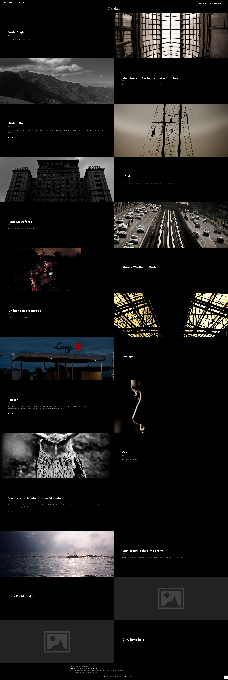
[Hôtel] (57, 179)
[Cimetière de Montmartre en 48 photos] (171, 504)
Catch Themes (128, 676)
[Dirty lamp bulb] (57, 641)
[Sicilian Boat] (171, 130)
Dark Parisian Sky (20, 596)
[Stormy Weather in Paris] (57, 269)
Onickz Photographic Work (15, 2)
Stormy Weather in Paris (139, 267)
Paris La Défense (20, 222)
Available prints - (74, 668)
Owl (125, 452)
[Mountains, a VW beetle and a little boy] (57, 81)
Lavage (127, 356)
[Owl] (57, 455)
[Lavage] (57, 358)
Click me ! (12, 138)
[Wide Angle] (171, 35)
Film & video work (92, 668)
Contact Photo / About (215, 3)
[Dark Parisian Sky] (171, 598)
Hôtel (126, 176)
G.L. (9, 35)
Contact (82, 668)
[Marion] (171, 406)
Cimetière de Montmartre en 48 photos (35, 498)
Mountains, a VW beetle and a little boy (150, 78)
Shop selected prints (202, 3)
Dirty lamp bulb (133, 639)
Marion (13, 399)
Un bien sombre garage (24, 310)
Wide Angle (16, 32)
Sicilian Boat (17, 123)
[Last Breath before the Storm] (57, 554)
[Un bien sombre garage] (171, 314)
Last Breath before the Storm (142, 550)
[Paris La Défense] (171, 225)
